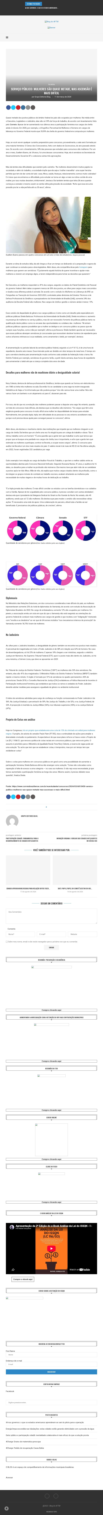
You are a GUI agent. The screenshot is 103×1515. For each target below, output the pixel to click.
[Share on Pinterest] (18, 107)
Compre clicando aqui (51, 1010)
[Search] (96, 37)
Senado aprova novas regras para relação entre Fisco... (28, 888)
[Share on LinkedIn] (23, 107)
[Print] (33, 107)
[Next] (47, 4)
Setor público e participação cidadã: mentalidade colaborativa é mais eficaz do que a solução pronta (47, 1435)
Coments (11, 929)
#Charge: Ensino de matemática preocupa (23, 1442)
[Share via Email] (55, 807)
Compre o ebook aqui (22, 1279)
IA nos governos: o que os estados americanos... (41, 8)
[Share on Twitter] (13, 107)
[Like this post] (48, 807)
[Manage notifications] (7, 1508)
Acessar (9, 1477)
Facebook (10, 1391)
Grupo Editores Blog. (43, 97)
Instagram (83, 267)
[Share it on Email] (28, 107)
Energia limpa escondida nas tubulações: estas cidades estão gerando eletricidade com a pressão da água (50, 1429)
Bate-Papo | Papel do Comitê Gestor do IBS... (75, 888)
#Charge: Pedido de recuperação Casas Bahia (25, 1448)
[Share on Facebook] (8, 107)
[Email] (53, 12)
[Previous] (44, 4)
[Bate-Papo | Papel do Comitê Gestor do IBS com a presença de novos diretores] (75, 870)
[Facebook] (49, 12)
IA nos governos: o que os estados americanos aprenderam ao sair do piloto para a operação (45, 1422)
